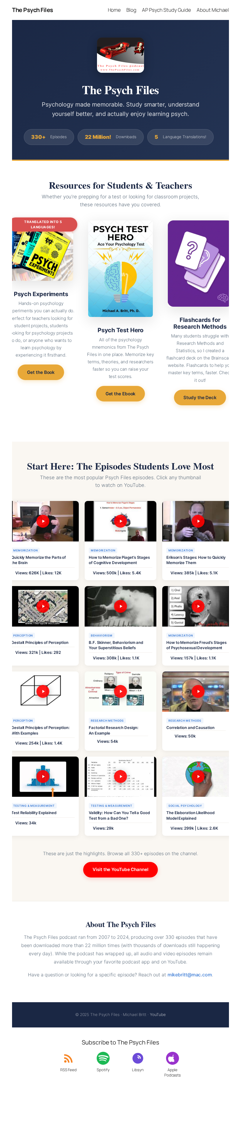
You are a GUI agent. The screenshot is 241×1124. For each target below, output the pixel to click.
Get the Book (41, 372)
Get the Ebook (121, 393)
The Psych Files (32, 10)
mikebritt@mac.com (190, 975)
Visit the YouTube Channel (120, 869)
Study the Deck (200, 397)
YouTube (158, 1014)
